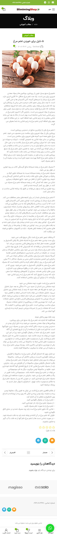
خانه (35, 24)
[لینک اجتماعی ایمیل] (53, 2)
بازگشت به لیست (28, 452)
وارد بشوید (33, 470)
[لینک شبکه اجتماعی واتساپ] (49, 2)
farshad (36, 46)
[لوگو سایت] (28, 9)
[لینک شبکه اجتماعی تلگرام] (45, 2)
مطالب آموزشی (25, 24)
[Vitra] (41, 487)
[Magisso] (15, 487)
